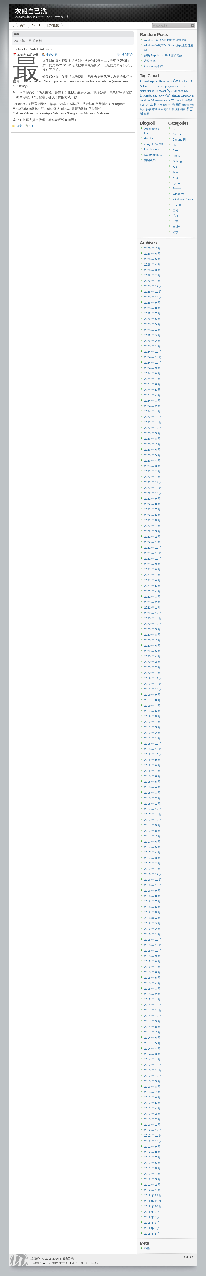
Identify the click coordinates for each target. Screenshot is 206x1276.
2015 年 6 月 (152, 972)
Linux (185, 86)
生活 (142, 109)
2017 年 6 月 (152, 841)
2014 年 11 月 (153, 1010)
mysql (162, 90)
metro (143, 91)
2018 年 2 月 (152, 798)
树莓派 (185, 104)
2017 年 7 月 (152, 836)
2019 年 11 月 (153, 683)
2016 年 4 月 (152, 918)
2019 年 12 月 (153, 678)
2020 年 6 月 (152, 645)
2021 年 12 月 (153, 547)
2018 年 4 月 (152, 787)
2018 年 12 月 (153, 743)
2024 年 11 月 (153, 357)
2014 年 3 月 (152, 1054)
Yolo (182, 100)
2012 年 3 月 (152, 1179)
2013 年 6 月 (152, 1097)
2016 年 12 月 (153, 874)
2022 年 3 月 (152, 531)
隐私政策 (53, 25)
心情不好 (167, 105)
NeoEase (45, 1263)
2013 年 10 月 (153, 1075)
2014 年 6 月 (152, 1037)
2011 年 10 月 (153, 1206)
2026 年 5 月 (152, 259)
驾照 (146, 113)
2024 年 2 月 (152, 406)
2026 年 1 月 (152, 280)
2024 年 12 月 (153, 351)
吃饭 (142, 105)
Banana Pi (165, 81)
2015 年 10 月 (153, 950)
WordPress (19, 1260)
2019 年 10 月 (153, 689)
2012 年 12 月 (153, 1130)
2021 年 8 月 (152, 569)
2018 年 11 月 (153, 749)
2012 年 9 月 (152, 1146)
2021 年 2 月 (152, 602)
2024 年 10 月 (153, 362)
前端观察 (150, 160)
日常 (19, 125)
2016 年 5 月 (152, 912)
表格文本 (150, 60)
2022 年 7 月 (152, 509)
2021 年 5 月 (152, 585)
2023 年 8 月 (152, 438)
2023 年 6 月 (152, 449)
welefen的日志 (153, 154)
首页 (13, 25)
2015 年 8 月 (152, 961)
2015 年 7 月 (152, 966)
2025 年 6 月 (152, 318)
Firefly (183, 81)
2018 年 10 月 (153, 754)
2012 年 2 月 (152, 1184)
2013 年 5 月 (152, 1102)
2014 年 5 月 (152, 1043)
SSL (186, 90)
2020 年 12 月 (153, 613)
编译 (160, 109)
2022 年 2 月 (152, 536)
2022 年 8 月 (152, 504)
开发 (160, 105)
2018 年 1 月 (152, 803)
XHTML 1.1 (73, 1263)
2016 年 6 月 (152, 907)
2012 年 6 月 (152, 1162)
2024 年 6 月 (152, 384)
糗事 (148, 109)
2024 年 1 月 (152, 411)
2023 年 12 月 (153, 416)
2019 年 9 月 (152, 694)
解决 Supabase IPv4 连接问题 (163, 55)
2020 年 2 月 (152, 667)
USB (155, 96)
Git (31, 125)
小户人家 (51, 54)
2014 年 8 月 (152, 1026)
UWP (162, 95)
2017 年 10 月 (153, 819)
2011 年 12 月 (153, 1195)
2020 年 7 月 (152, 640)
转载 (175, 232)
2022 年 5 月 (152, 520)
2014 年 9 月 (152, 1021)
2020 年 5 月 (152, 651)
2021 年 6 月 (152, 580)
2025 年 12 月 (153, 286)
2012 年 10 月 (153, 1141)
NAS (175, 177)
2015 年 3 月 (152, 988)
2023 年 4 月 (152, 460)
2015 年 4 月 (152, 983)
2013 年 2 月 (152, 1119)
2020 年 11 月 (153, 618)
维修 (154, 109)
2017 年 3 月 (152, 858)
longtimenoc (152, 149)
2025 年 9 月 (152, 302)
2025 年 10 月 (153, 297)
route (180, 91)
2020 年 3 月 (152, 661)
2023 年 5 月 (152, 455)
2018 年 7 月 (152, 770)
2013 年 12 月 (153, 1064)
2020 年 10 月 (153, 623)
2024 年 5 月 (152, 389)
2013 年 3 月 (152, 1113)
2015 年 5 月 (152, 977)
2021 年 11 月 (153, 553)
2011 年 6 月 (152, 1228)
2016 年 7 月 (152, 901)
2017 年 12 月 (153, 809)
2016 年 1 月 (152, 934)
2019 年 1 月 (152, 738)
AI (174, 128)
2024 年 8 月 (152, 373)
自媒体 (177, 226)
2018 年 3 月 (152, 792)
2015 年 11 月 (153, 945)
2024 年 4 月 (152, 395)
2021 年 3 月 (152, 596)
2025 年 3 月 (152, 335)
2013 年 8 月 (152, 1086)
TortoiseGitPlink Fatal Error (33, 49)
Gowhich (149, 138)
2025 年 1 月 (152, 346)
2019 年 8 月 (152, 700)
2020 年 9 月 (152, 629)
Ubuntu (146, 95)
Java (176, 172)
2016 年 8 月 (152, 896)
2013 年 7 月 (152, 1092)
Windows (173, 95)
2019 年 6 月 (152, 711)
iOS (152, 86)
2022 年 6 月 (152, 515)
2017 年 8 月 (152, 830)
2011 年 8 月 (152, 1217)
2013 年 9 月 (152, 1081)
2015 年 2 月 (152, 994)
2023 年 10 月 (153, 427)
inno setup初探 (153, 66)
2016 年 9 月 (152, 890)
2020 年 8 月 (152, 634)
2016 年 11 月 (153, 879)
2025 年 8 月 (152, 308)
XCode (175, 100)
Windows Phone (162, 100)
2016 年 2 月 (152, 928)
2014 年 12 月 (153, 1004)
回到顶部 (188, 1256)
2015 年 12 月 (153, 939)
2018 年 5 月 (152, 781)
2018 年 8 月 (152, 765)
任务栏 (189, 100)
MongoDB (152, 91)
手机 (175, 215)
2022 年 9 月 (152, 498)
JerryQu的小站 (153, 144)
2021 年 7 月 (152, 575)
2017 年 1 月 (152, 868)
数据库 (176, 104)
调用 (177, 109)
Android (36, 25)
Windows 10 (147, 100)
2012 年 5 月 (152, 1168)
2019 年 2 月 (152, 732)
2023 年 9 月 (152, 433)
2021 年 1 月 (152, 607)
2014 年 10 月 (153, 1015)
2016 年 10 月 (153, 885)
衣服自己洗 (31, 10)
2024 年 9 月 (152, 368)
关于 (23, 25)
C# (175, 80)
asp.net (153, 81)
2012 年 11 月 (153, 1135)
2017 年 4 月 (152, 852)
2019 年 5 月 (152, 716)
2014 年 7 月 (152, 1032)
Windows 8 (187, 95)
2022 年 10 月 (153, 493)
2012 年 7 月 (152, 1157)
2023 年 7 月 (152, 444)
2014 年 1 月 (152, 1059)
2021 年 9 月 (152, 564)
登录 (147, 1248)
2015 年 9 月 (152, 956)
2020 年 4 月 (152, 656)
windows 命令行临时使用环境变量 (165, 40)
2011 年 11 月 (152, 1201)
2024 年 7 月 (152, 378)
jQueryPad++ (174, 86)
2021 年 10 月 (153, 558)
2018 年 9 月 (152, 759)
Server (177, 188)
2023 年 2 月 (152, 471)
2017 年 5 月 (152, 847)
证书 (171, 109)
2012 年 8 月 (152, 1152)
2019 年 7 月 (152, 705)
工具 (153, 104)
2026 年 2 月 (152, 275)
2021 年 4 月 (152, 591)
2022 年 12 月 (153, 482)
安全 (147, 105)
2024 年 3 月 (152, 400)
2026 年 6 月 (152, 253)
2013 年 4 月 (152, 1108)
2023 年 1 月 (152, 476)
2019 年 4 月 (152, 721)
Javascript (161, 86)
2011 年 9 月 (152, 1211)
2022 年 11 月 (153, 487)
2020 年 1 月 (152, 672)
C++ (175, 150)
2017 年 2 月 (152, 863)
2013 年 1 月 (152, 1124)
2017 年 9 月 (152, 825)
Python (172, 90)
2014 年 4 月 (152, 1048)
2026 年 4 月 (152, 264)
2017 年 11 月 (153, 814)
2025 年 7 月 (152, 313)
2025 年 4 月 (152, 330)
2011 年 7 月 (152, 1222)
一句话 (177, 205)
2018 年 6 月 (152, 776)
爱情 (192, 105)
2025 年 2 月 (152, 340)
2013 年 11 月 (153, 1070)
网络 (166, 109)
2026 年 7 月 (152, 248)
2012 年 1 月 (152, 1190)
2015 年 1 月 (152, 999)
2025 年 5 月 (152, 324)
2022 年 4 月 (152, 525)
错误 (183, 109)
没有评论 (127, 54)
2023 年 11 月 (153, 422)
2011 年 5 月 (152, 1233)
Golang (144, 86)
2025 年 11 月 (153, 291)
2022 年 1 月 (152, 542)
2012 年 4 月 (152, 1173)
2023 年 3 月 (152, 466)
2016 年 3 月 (152, 923)
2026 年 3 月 (152, 270)
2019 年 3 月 (152, 727)
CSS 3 (88, 1263)
